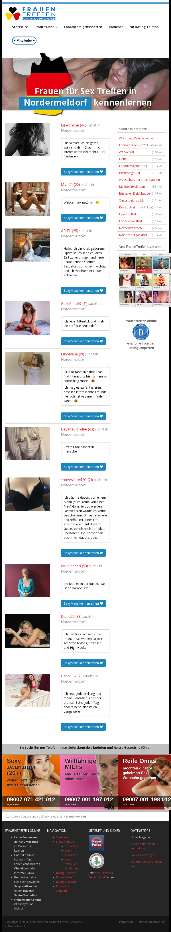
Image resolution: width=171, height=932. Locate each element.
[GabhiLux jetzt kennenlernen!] (27, 690)
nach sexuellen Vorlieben (71, 864)
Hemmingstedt (141, 173)
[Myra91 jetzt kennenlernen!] (27, 199)
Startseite (20, 27)
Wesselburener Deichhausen (141, 180)
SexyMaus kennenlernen (82, 171)
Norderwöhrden (141, 228)
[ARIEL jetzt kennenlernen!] (27, 245)
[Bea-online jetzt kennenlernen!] (27, 139)
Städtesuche (45, 27)
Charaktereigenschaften (83, 27)
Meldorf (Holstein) (141, 187)
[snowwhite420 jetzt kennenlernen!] (27, 494)
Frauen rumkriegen (143, 855)
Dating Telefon (65, 873)
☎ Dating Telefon (144, 27)
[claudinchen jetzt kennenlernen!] (27, 580)
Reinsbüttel (135, 207)
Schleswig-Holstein (51, 816)
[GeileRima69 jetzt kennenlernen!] (27, 318)
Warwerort (141, 152)
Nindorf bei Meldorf (141, 235)
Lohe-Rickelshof (141, 221)
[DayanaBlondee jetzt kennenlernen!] (27, 443)
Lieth (141, 159)
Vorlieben (116, 27)
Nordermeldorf (73, 131)
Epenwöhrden (135, 145)
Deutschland (28, 816)
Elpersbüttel (141, 214)
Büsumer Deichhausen (141, 194)
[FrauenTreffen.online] (31, 13)
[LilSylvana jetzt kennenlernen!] (27, 368)
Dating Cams (64, 877)
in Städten (71, 846)
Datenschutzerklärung (150, 922)
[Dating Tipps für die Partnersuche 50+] (141, 332)
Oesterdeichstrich (141, 201)
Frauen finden (65, 842)
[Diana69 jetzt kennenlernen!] (27, 631)
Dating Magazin (66, 882)
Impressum (126, 922)
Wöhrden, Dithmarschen (141, 139)
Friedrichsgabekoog (141, 166)
